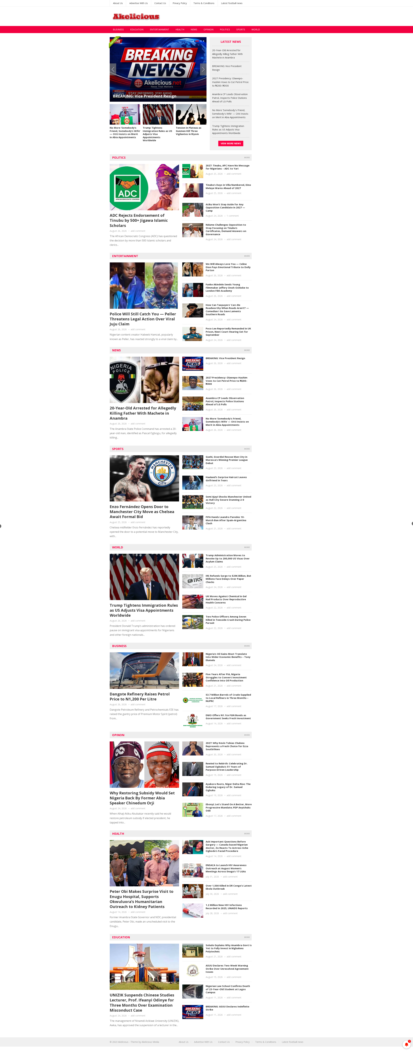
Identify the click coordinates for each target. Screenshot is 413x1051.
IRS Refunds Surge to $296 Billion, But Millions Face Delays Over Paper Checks (228, 579)
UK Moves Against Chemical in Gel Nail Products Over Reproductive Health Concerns (226, 599)
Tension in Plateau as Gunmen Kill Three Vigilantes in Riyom (188, 131)
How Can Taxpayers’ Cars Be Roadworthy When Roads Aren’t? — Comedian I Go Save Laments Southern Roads (227, 309)
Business (118, 29)
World (256, 29)
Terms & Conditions (203, 3)
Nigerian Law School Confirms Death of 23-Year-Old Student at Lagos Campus (228, 989)
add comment (138, 230)
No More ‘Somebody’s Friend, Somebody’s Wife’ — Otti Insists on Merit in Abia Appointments (125, 132)
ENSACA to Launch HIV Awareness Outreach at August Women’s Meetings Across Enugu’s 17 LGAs (226, 868)
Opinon (118, 735)
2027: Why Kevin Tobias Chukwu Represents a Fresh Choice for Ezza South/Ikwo (227, 746)
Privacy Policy (180, 3)
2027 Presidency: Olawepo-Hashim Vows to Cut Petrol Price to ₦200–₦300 (158, 93)
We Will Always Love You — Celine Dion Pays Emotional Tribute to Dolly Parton (228, 267)
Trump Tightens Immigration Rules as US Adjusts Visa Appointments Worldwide (157, 134)
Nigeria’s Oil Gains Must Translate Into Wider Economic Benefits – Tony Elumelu (228, 657)
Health (180, 29)
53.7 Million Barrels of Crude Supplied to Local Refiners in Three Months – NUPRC (228, 698)
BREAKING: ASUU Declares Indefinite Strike (227, 1008)
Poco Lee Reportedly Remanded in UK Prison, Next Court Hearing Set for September (228, 331)
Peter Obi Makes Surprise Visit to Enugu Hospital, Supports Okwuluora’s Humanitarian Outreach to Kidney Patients (141, 899)
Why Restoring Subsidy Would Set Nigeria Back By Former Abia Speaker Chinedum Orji (142, 798)
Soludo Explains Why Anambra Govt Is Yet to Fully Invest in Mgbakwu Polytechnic (229, 948)
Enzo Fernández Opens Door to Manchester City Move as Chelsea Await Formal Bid (142, 511)
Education (136, 29)
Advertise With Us (138, 3)
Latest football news (231, 3)
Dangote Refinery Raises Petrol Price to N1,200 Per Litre (140, 696)
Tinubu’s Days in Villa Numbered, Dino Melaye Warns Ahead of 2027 (228, 186)
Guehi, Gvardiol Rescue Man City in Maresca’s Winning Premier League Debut (227, 460)
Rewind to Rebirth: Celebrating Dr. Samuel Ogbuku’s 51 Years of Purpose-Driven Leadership (226, 766)
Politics (225, 29)
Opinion (208, 29)
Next (203, 69)
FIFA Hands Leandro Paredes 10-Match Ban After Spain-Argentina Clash (226, 520)
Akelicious (123, 1041)
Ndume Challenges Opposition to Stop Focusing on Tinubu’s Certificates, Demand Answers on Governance (226, 229)
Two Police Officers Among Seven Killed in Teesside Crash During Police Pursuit (228, 619)
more (247, 157)
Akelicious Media (150, 1041)
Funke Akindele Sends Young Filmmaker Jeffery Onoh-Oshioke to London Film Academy (227, 287)
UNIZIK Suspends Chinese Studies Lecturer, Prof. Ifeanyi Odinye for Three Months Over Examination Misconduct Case (142, 1002)
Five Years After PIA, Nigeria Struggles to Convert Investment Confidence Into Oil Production (226, 677)
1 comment (233, 215)
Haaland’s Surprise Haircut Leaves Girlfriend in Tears (226, 478)
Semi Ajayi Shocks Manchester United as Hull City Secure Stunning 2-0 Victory (228, 500)
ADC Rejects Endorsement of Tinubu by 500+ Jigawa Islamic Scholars (139, 220)
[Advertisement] (244, 16)
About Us (118, 3)
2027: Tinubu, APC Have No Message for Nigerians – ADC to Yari (227, 167)
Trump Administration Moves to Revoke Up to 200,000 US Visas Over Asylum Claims (228, 558)
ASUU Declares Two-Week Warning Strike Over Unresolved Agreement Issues (227, 968)
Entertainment (159, 29)
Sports (240, 29)
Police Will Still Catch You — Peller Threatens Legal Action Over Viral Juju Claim (143, 319)
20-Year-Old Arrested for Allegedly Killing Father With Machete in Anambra (227, 54)
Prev (113, 69)
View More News (231, 143)
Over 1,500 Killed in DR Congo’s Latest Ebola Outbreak (229, 887)
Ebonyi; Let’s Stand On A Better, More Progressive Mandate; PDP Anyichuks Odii (229, 807)
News (194, 29)
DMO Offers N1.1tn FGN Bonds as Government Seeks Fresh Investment (228, 717)
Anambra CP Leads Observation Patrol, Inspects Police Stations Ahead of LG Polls (230, 97)
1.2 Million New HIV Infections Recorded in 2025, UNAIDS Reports (227, 906)
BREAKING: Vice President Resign (225, 358)
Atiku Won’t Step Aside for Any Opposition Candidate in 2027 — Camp (225, 207)
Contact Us (160, 3)
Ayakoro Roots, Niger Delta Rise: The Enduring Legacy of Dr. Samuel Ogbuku (228, 787)
